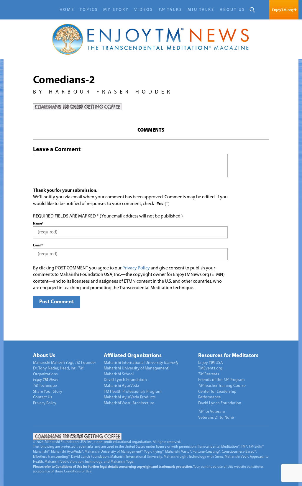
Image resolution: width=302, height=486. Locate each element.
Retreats (208, 374)
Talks (170, 10)
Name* (38, 223)
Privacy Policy (136, 268)
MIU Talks (201, 10)
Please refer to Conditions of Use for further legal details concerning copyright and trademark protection (112, 467)
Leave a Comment (57, 150)
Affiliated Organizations (133, 356)
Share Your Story (47, 392)
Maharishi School (119, 374)
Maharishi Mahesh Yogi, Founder (64, 363)
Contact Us (42, 397)
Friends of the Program (221, 380)
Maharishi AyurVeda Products (130, 397)
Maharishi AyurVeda (121, 386)
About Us (232, 10)
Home (67, 10)
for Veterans (212, 412)
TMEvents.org (210, 368)
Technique (45, 386)
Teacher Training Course (222, 386)
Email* (38, 245)
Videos (143, 10)
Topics (89, 10)
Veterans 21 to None (216, 417)
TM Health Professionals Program (133, 392)
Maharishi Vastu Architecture (129, 403)
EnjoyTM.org (282, 9)
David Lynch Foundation (125, 380)
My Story (116, 10)
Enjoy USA (210, 363)
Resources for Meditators (228, 356)
